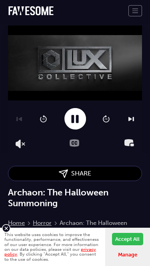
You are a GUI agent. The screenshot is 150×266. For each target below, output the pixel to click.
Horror (42, 223)
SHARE (79, 173)
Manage (127, 255)
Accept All (127, 239)
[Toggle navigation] (135, 10)
